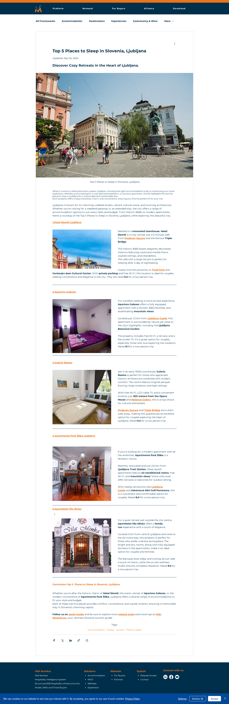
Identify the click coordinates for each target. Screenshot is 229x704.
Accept (214, 698)
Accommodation (72, 21)
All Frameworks (45, 21)
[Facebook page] (171, 677)
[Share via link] (78, 640)
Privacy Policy (132, 698)
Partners (118, 679)
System (141, 671)
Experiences (118, 21)
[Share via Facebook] (54, 640)
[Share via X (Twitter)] (62, 640)
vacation (120, 630)
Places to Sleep (133, 630)
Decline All (197, 698)
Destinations (97, 21)
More (167, 21)
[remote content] (81, 249)
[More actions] (175, 43)
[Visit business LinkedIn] (165, 677)
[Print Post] (87, 640)
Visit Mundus (43, 671)
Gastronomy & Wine (145, 21)
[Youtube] (177, 677)
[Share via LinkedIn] (70, 640)
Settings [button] (182, 698)
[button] (58, 8)
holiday (110, 630)
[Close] (225, 698)
